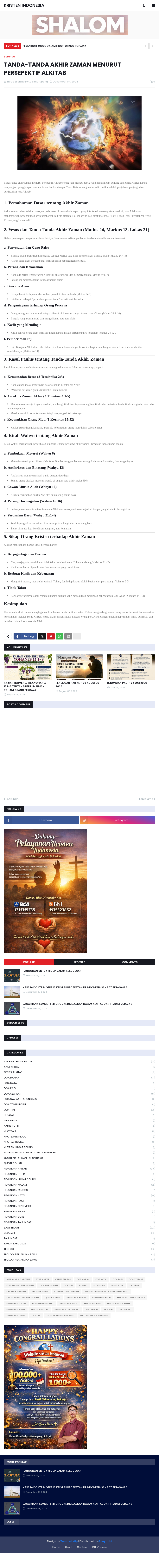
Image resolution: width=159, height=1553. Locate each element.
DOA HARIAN (79, 1077)
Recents (79, 962)
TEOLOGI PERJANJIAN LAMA (79, 1259)
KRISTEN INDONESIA (24, 5)
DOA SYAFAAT (79, 1094)
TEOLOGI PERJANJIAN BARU (79, 1254)
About (69, 1547)
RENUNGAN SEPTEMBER (79, 1206)
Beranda (9, 56)
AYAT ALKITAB (79, 1067)
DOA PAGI (79, 1088)
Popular (29, 962)
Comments (129, 962)
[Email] (68, 636)
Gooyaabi (105, 1541)
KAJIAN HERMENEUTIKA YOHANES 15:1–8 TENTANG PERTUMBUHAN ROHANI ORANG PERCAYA (25, 686)
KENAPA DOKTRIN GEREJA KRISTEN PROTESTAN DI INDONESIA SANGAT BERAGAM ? (75, 987)
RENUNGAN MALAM (79, 1185)
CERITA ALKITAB (79, 1072)
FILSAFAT (79, 1115)
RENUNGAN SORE (79, 1217)
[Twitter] (42, 636)
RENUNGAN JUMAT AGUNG (79, 1179)
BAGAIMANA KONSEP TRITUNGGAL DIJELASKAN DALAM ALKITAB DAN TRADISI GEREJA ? (77, 1004)
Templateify (69, 1541)
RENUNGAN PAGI (79, 1201)
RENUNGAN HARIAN (79, 1168)
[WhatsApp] (59, 636)
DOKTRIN (79, 1110)
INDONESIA (79, 1120)
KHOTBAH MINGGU (79, 1136)
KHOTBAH (79, 1131)
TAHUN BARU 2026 (79, 1243)
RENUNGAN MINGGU (79, 1190)
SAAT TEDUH (79, 1227)
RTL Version (99, 1547)
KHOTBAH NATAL (79, 1142)
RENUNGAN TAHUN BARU (79, 1222)
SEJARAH (79, 1233)
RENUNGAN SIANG (79, 1211)
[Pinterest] (51, 636)
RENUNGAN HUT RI (79, 1174)
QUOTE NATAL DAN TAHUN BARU (79, 1158)
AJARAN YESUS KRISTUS (79, 1061)
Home (56, 1547)
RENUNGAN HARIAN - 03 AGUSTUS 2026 (77, 684)
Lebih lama (146, 799)
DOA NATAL (79, 1083)
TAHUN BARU (79, 1238)
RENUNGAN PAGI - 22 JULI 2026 (127, 683)
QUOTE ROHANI (79, 1163)
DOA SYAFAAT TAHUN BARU (79, 1099)
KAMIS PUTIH (79, 1126)
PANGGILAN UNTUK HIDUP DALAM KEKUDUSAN (52, 971)
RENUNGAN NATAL (79, 1195)
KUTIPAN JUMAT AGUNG (79, 1147)
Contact (82, 1547)
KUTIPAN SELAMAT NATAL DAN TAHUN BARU (79, 1152)
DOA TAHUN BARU (79, 1104)
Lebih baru (12, 799)
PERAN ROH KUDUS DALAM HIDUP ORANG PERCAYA (54, 46)
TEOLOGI (79, 1249)
